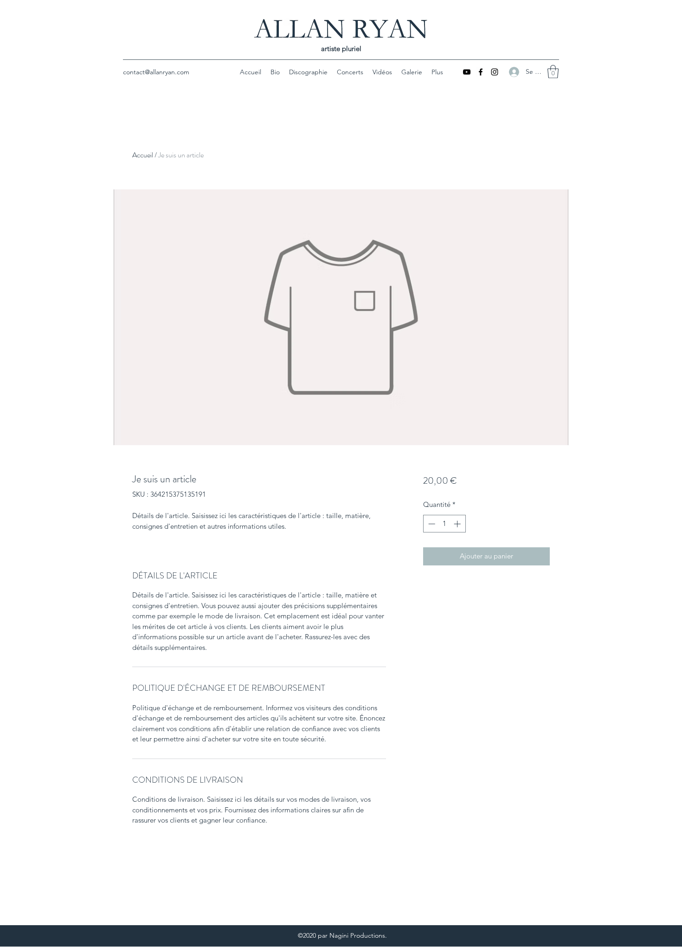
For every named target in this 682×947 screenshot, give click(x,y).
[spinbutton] (444, 523)
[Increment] (458, 523)
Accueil (142, 154)
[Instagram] (494, 72)
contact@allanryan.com (156, 72)
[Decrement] (431, 523)
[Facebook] (480, 72)
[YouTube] (466, 72)
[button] (553, 71)
